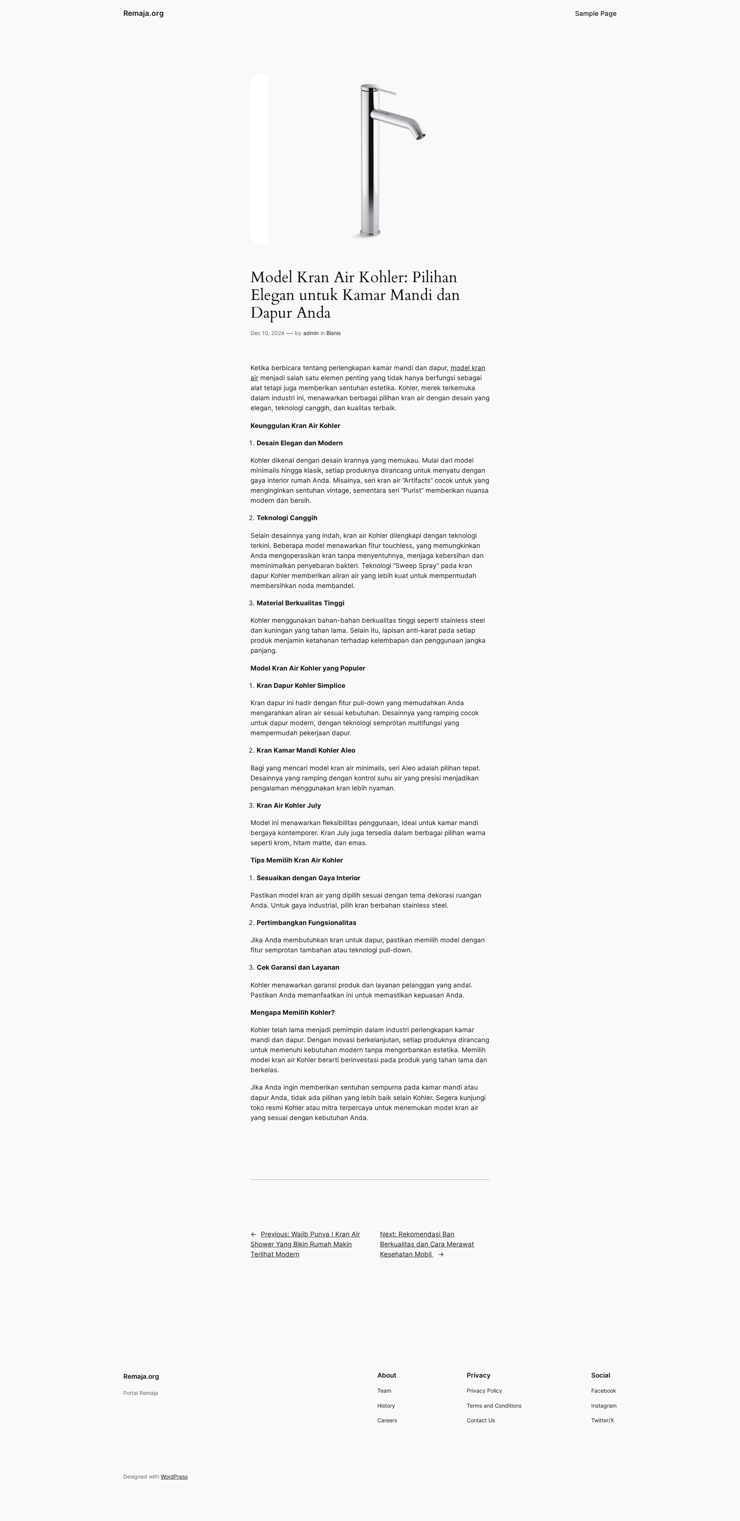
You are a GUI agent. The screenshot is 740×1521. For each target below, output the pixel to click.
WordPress (174, 1476)
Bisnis (333, 333)
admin (311, 333)
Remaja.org (143, 13)
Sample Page (596, 13)
